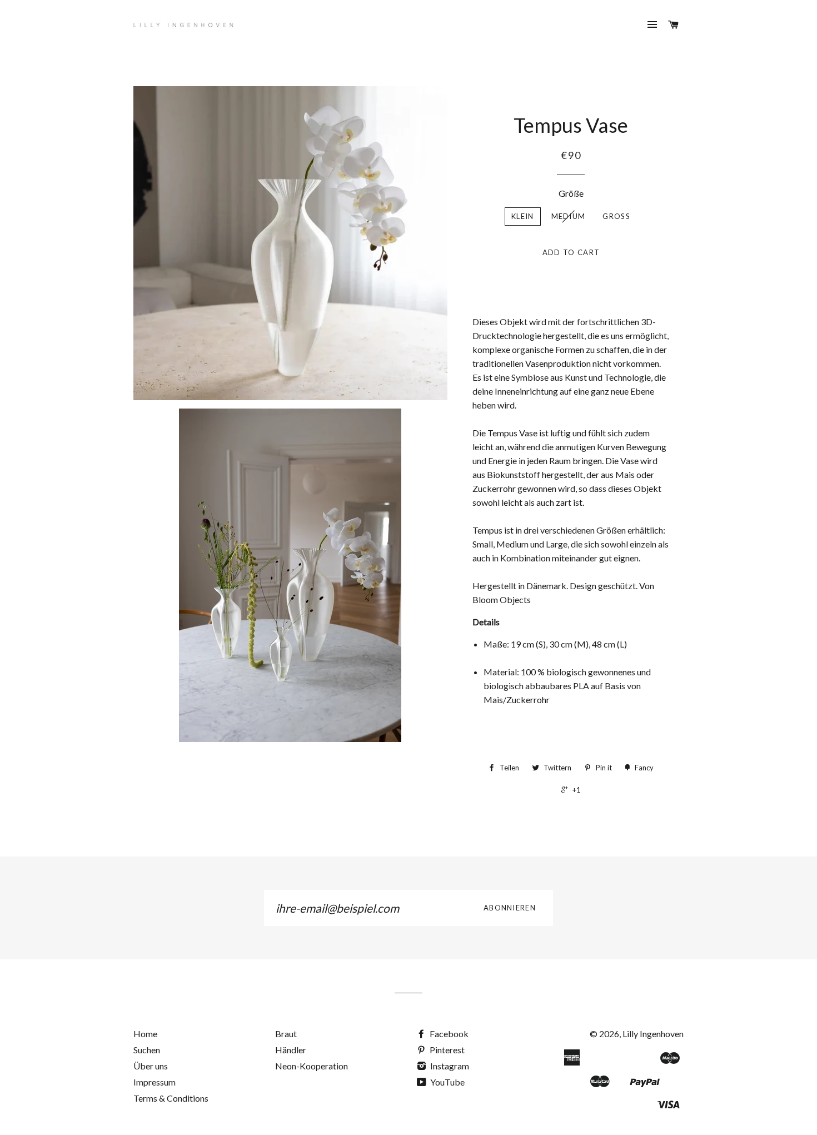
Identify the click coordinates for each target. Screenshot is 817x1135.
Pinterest (446, 1049)
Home (145, 1033)
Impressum (154, 1082)
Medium (568, 216)
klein (522, 216)
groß (616, 216)
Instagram (449, 1066)
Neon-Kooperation (311, 1066)
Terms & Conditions (170, 1098)
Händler (290, 1049)
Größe (571, 193)
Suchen (146, 1049)
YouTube (447, 1082)
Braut (286, 1033)
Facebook (448, 1033)
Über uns (150, 1066)
